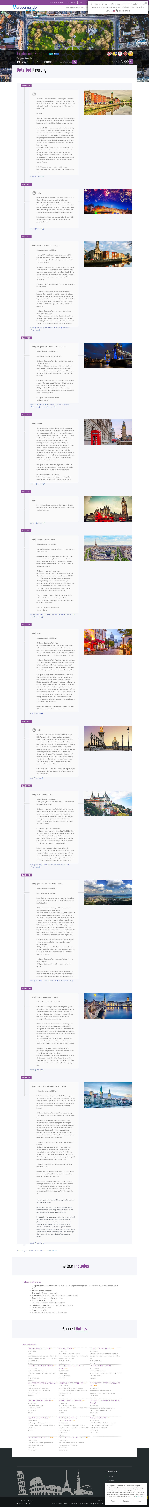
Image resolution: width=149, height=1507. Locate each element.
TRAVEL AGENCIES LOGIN (59, 1503)
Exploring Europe (32, 53)
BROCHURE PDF (75, 8)
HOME (100, 1501)
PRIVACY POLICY (87, 1503)
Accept (139, 1501)
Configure (126, 1501)
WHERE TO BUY (86, 8)
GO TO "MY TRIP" (71, 2)
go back (51, 54)
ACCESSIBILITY (99, 1503)
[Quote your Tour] (131, 61)
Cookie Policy (140, 1496)
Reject (113, 1501)
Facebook (112, 1476)
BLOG (80, 2)
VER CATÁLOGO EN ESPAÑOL (57, 2)
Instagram (112, 1480)
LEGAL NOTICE (74, 1503)
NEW (67, 8)
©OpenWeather (52, 1250)
